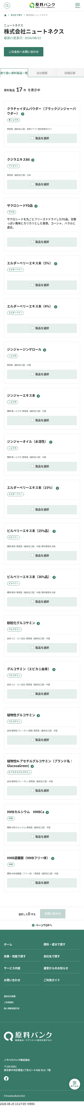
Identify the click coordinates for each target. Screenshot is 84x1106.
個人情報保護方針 (12, 1008)
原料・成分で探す (54, 944)
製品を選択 (42, 138)
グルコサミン (14, 629)
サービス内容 (12, 968)
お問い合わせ (12, 980)
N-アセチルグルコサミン (19, 772)
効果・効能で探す (15, 956)
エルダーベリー (15, 270)
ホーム (8, 944)
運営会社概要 (10, 996)
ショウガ (12, 356)
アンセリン (13, 166)
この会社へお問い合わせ (24, 51)
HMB (11, 818)
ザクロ (11, 212)
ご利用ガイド (52, 980)
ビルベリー (13, 537)
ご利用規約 (9, 1002)
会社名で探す (16, 15)
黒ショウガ (13, 120)
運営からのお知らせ (56, 968)
